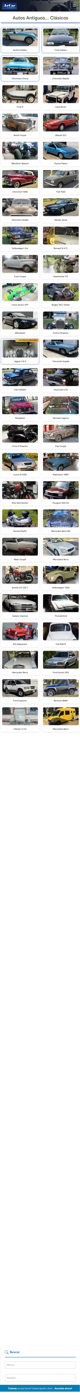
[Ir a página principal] (9, 5)
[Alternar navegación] (74, 6)
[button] (40, 1353)
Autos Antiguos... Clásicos (40, 18)
